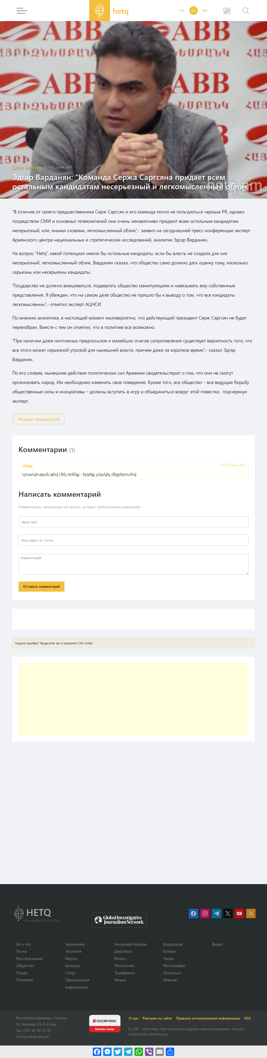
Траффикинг (124, 972)
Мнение (170, 979)
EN (205, 10)
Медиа (120, 979)
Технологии (124, 965)
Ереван (169, 951)
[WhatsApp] (139, 1052)
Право (22, 972)
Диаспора (123, 951)
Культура (72, 965)
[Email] (159, 1052)
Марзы (71, 958)
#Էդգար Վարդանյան (38, 419)
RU (193, 10)
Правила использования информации (208, 1018)
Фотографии (174, 965)
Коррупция (173, 944)
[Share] (170, 1052)
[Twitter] (118, 1052)
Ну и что (23, 944)
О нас (133, 1018)
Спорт (70, 972)
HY (182, 10)
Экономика (75, 944)
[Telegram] (128, 1052)
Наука (168, 958)
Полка (21, 951)
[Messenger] (107, 1052)
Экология (73, 951)
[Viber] (149, 1052)
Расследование (29, 958)
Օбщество (25, 965)
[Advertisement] (133, 699)
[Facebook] (97, 1052)
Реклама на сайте (157, 1018)
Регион (120, 958)
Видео (217, 944)
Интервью (172, 972)
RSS (247, 1018)
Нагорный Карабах (130, 944)
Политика (24, 979)
